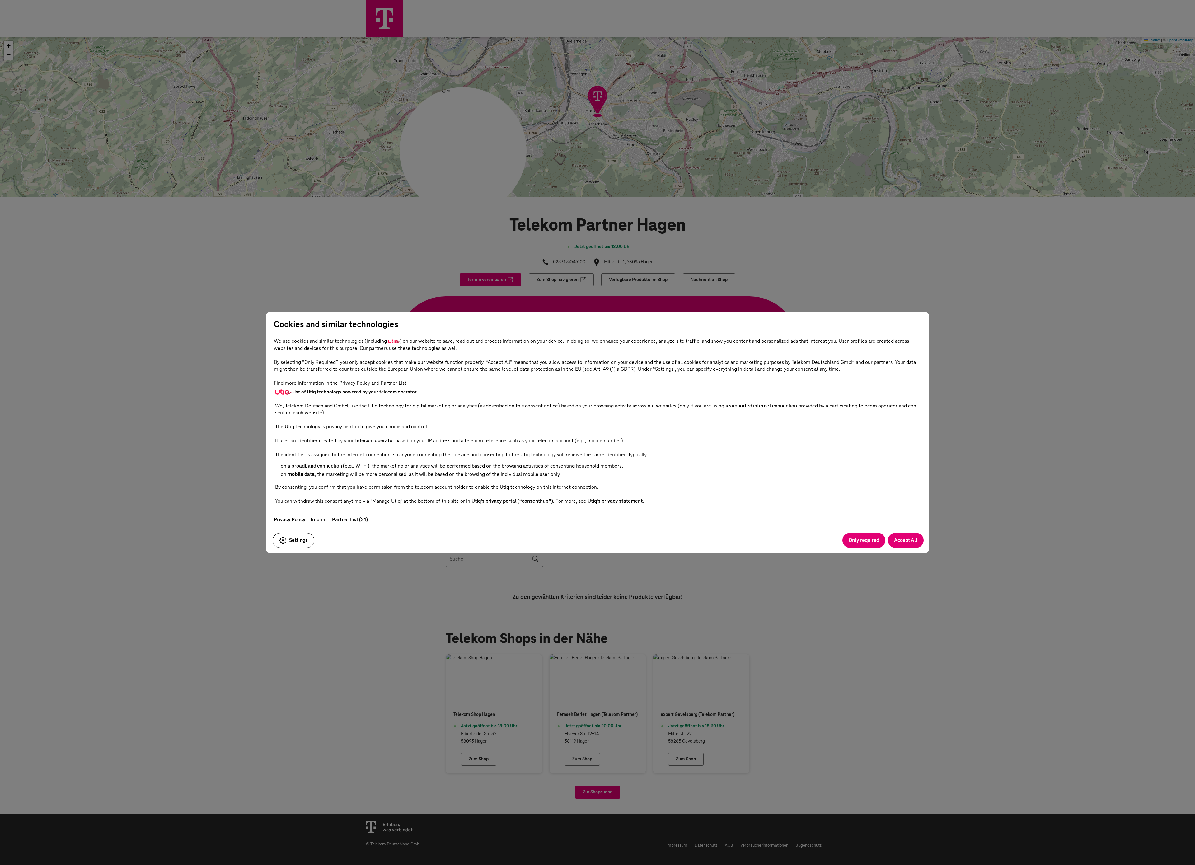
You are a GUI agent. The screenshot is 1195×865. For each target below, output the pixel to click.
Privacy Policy (290, 519)
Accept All (905, 540)
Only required (864, 540)
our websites (662, 405)
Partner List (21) (350, 519)
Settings (298, 540)
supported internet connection (763, 405)
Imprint (319, 519)
